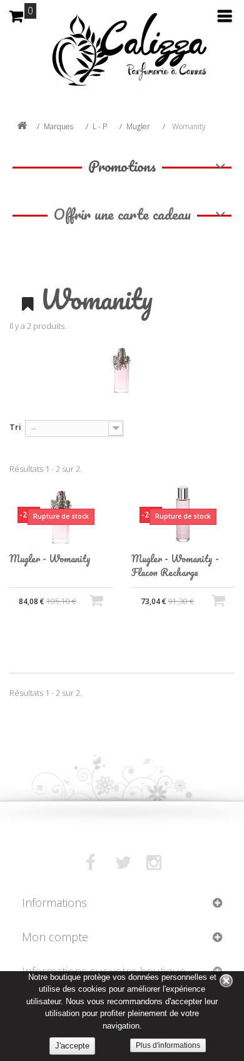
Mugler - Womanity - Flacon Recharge (175, 565)
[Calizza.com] (122, 58)
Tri (15, 427)
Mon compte (55, 936)
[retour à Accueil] (22, 126)
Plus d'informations (168, 1045)
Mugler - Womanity (50, 558)
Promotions (122, 166)
